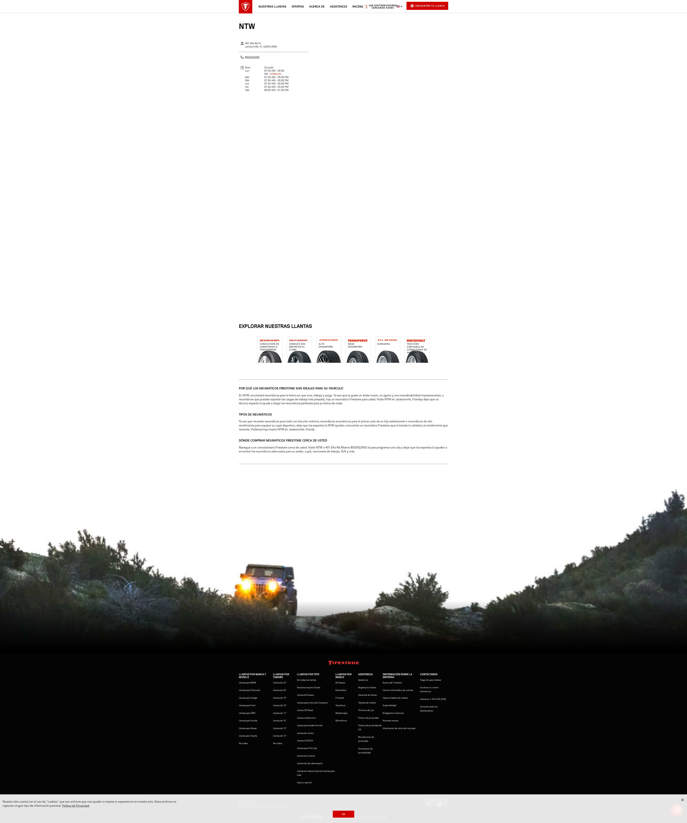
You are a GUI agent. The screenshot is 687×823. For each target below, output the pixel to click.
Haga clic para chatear (430, 680)
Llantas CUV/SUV (305, 741)
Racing (357, 6)
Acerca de (317, 6)
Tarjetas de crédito (367, 703)
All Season (340, 683)
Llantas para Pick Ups (307, 748)
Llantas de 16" (280, 721)
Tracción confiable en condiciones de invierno (417, 348)
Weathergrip (341, 713)
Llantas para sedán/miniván (310, 726)
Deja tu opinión (304, 783)
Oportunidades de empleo (395, 698)
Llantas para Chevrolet (249, 690)
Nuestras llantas (272, 6)
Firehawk (339, 698)
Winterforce (341, 721)
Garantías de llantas (367, 695)
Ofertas (298, 6)
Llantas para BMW (247, 683)
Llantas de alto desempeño (310, 764)
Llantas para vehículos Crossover (312, 703)
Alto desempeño (326, 345)
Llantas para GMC (247, 713)
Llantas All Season (305, 695)
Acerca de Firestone (392, 683)
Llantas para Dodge (248, 698)
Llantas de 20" (280, 690)
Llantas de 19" (280, 698)
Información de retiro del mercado (399, 728)
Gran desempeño (355, 345)
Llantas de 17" (280, 713)
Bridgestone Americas (393, 713)
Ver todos (243, 743)
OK (343, 814)
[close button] (682, 800)
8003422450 (252, 57)
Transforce (340, 706)
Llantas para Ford (247, 706)
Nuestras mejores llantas (308, 688)
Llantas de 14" (280, 736)
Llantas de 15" (280, 728)
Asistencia (338, 6)
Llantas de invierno (306, 756)
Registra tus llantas (367, 688)
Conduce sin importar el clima (297, 347)
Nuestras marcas (390, 721)
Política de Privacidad (75, 806)
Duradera (383, 344)
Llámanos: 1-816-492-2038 (433, 699)
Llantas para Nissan (248, 728)
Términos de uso (366, 710)
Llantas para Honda (248, 721)
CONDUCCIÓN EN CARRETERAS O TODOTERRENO (269, 347)
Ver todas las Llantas (306, 680)
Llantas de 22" (280, 683)
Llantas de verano (305, 733)
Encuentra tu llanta (430, 6)
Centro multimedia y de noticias (398, 690)
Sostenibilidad (389, 706)
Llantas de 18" (280, 706)
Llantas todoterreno (306, 718)
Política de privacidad (368, 718)
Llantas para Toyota (248, 736)
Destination (341, 690)
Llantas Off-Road (305, 710)
